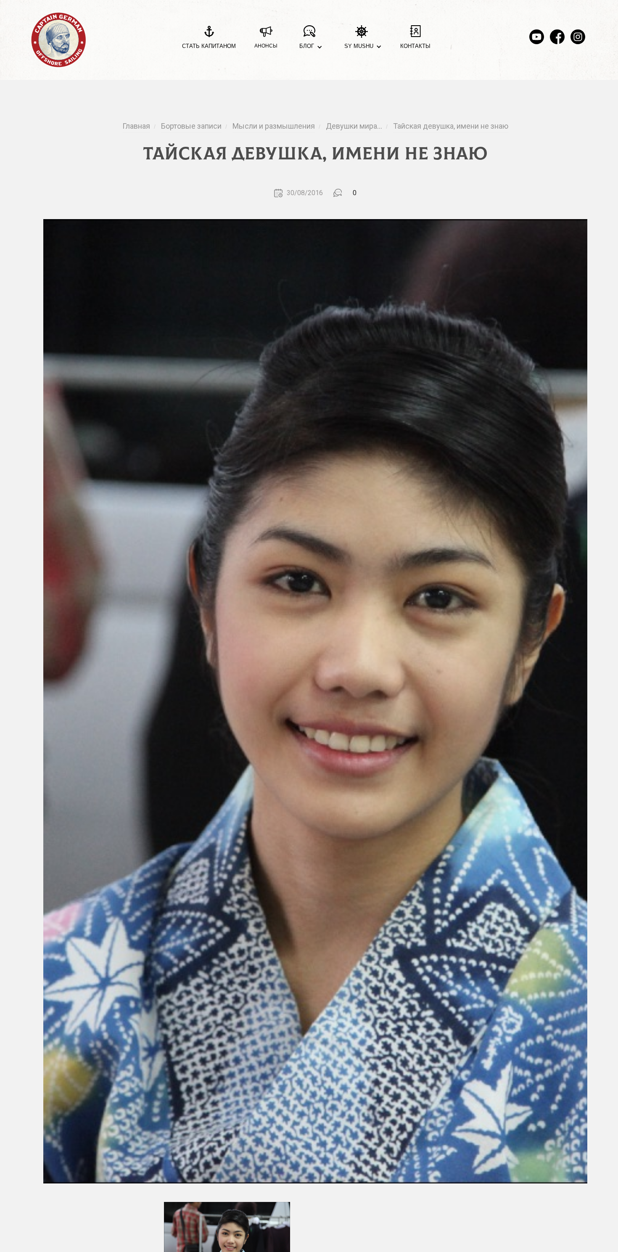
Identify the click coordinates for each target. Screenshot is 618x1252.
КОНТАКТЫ (415, 46)
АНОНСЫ (265, 46)
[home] (58, 40)
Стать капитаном (209, 46)
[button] (309, 40)
